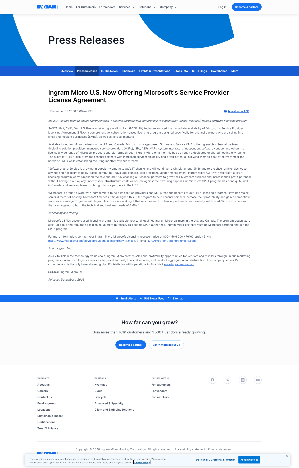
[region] (157, 460)
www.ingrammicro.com (179, 264)
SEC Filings (199, 71)
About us (43, 384)
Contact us (44, 397)
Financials (128, 71)
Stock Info (181, 71)
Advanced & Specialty (108, 403)
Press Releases (87, 71)
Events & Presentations (154, 71)
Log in (222, 7)
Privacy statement (220, 449)
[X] (227, 380)
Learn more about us (166, 344)
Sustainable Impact (50, 416)
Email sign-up (46, 403)
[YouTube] (258, 380)
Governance (219, 71)
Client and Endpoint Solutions (114, 409)
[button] (127, 7)
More (234, 71)
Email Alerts (126, 298)
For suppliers (160, 397)
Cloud (98, 391)
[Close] (287, 456)
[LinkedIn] (243, 380)
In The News (109, 71)
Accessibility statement (190, 449)
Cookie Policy (142, 462)
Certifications (46, 422)
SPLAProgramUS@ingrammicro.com (172, 240)
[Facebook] (212, 380)
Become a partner (246, 7)
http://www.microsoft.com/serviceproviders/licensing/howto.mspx (91, 240)
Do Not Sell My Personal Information (215, 459)
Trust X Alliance (47, 428)
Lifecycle (100, 397)
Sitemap (175, 298)
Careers (42, 391)
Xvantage (100, 384)
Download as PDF (238, 111)
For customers (161, 384)
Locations (44, 409)
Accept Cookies (249, 459)
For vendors (159, 391)
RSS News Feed (152, 298)
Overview (67, 71)
